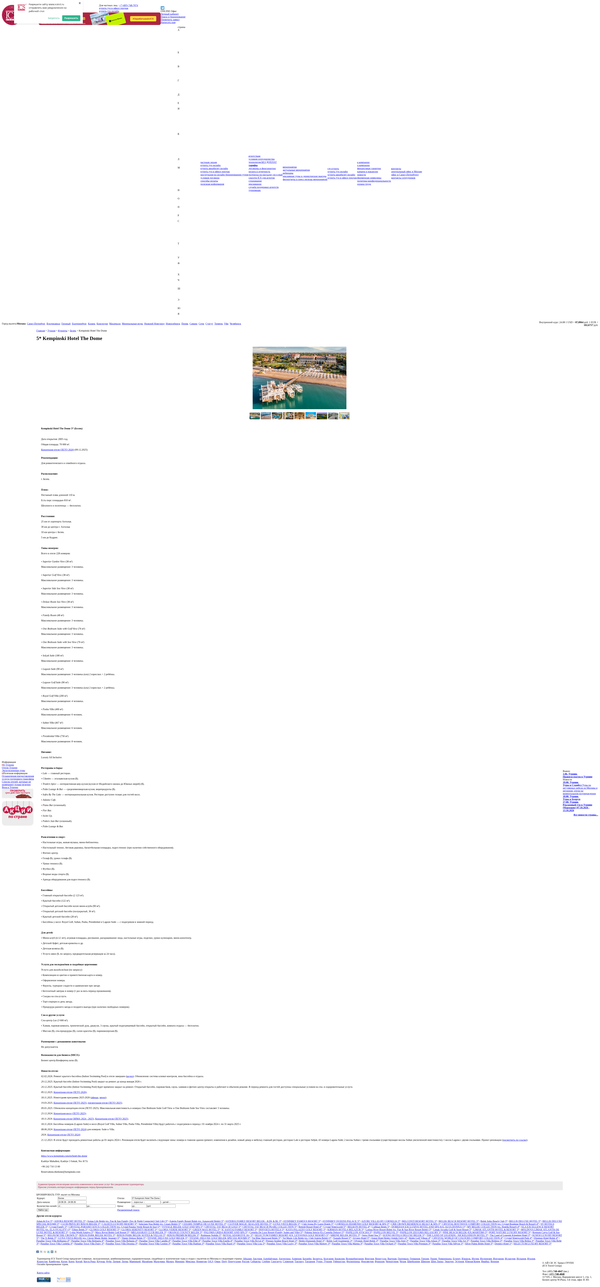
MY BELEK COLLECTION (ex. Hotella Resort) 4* (493, 1226)
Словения (183, 240)
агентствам (254, 156)
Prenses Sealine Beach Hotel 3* (281, 1241)
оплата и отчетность (259, 171)
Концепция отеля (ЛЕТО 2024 (70, 1129)
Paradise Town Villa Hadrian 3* (188, 1243)
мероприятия (290, 167)
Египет (181, 105)
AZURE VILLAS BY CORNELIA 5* (380, 1221)
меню (102, 1097)
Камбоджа (183, 139)
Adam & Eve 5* (44, 1221)
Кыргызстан (184, 156)
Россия (181, 218)
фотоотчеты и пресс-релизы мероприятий (305, 179)
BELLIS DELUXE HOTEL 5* (525, 1221)
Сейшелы (183, 232)
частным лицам (208, 162)
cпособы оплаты (209, 181)
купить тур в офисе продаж (113, 8)
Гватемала (183, 83)
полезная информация (212, 184)
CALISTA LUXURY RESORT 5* (119, 1224)
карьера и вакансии (367, 171)
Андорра (182, 44)
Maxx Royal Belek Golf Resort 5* (112, 1232)
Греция (181, 89)
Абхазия (182, 32)
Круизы (101, 1261)
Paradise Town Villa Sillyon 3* (447, 1243)
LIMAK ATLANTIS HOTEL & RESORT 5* (496, 1229)
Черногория (184, 283)
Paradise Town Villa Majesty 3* (314, 1243)
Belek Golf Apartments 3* (339, 1241)
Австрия (182, 35)
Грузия (181, 91)
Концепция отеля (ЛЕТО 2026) (57, 449)
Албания (182, 41)
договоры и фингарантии (262, 168)
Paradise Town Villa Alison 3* (425, 1241)
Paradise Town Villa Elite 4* (186, 1241)
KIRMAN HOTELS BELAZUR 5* (346, 1229)
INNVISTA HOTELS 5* (271, 1229)
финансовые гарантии (369, 168)
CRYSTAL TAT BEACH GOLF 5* (223, 1226)
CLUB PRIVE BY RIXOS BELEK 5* (80, 1224)
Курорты (62, 330)
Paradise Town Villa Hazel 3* (220, 1243)
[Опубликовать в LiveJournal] (41, 1251)
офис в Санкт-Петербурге (405, 174)
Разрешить (71, 18)
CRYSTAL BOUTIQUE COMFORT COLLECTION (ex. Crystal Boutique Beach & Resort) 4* (490, 1224)
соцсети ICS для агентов (262, 177)
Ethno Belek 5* (80, 1229)
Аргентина (183, 46)
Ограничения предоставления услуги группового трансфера (18, 777)
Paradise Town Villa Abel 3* (394, 1241)
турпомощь (255, 190)
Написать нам (168, 22)
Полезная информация (15, 773)
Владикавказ (53, 323)
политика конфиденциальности (374, 181)
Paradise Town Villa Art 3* (455, 1241)
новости (361, 174)
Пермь (184, 323)
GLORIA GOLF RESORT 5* (104, 1229)
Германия (183, 86)
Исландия (183, 125)
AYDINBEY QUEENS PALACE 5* (341, 1221)
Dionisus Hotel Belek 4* (546, 1238)
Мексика (182, 184)
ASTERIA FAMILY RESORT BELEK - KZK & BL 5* (253, 1221)
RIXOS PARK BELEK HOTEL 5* (97, 1235)
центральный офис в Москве (406, 171)
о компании (363, 162)
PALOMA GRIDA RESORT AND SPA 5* (226, 1232)
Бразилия (183, 63)
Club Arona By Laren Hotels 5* (318, 1224)
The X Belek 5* (49, 1238)
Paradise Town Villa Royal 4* (249, 1241)
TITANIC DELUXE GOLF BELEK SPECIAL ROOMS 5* (219, 1238)
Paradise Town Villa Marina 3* (347, 1243)
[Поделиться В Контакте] (52, 1251)
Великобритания (186, 69)
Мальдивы (183, 176)
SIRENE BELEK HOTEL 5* (345, 1235)
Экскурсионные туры (13, 770)
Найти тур (43, 1210)
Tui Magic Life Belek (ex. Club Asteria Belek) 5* (306, 1238)
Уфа (226, 323)
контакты (396, 168)
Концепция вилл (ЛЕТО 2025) (70, 1113)
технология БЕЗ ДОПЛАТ (263, 162)
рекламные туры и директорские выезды (304, 176)
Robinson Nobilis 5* (211, 1235)
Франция (182, 271)
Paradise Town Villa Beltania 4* (122, 1241)
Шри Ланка (437, 1261)
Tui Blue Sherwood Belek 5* (266, 1238)
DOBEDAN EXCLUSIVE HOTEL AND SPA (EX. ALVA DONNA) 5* (428, 1226)
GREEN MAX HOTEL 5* (206, 1229)
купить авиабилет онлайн (214, 168)
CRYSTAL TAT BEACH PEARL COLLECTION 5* (270, 1226)
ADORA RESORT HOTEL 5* (70, 1221)
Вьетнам (182, 77)
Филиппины (184, 266)
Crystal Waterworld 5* (335, 1226)
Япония (182, 319)
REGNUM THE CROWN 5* (63, 1235)
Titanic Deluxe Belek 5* (134, 1238)
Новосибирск (173, 323)
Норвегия (183, 195)
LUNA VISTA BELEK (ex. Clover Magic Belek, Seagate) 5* (89, 1238)
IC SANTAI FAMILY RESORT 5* (239, 1229)
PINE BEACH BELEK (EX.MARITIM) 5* (465, 1232)
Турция (181, 254)
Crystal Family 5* (58, 1226)
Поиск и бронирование (173, 16)
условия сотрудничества (262, 159)
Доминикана (184, 100)
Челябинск (235, 323)
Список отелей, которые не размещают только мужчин (16, 783)
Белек (73, 330)
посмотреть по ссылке (515, 1140)
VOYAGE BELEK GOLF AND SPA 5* (182, 1226)
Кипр (180, 145)
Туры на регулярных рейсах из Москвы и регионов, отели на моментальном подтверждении (580, 788)
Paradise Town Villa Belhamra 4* (53, 1241)
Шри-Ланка (184, 297)
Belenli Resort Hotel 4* (310, 1226)
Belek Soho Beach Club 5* (494, 1221)
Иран (180, 122)
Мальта (181, 179)
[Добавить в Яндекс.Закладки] (55, 1251)
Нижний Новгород (154, 323)
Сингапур (183, 238)
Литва (181, 165)
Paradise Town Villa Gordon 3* (155, 1243)
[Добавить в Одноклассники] (45, 1251)
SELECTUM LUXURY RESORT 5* (533, 1243)
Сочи (201, 323)
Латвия (181, 162)
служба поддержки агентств (264, 187)
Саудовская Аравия (188, 224)
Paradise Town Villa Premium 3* (414, 1243)
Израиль (182, 111)
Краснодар (102, 323)
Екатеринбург (79, 323)
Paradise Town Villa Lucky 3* (282, 1243)
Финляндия (184, 269)
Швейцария (184, 291)
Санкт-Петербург (36, 323)
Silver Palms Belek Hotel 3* (479, 1243)
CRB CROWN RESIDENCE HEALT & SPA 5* (416, 1224)
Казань (91, 323)
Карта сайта (43, 1272)
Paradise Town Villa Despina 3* (122, 1243)
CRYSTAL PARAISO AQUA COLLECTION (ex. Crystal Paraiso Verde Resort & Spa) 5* (114, 1226)
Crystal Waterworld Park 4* (518, 1238)
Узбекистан (184, 260)
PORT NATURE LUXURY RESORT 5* (510, 1232)
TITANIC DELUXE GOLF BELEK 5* (167, 1238)
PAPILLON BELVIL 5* (386, 1232)
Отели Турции (9, 767)
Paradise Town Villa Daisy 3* (89, 1243)
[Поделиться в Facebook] (37, 1251)
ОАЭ (180, 201)
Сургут (209, 323)
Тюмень (218, 323)
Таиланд (182, 246)
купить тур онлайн (109, 11)
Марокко (182, 181)
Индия (181, 114)
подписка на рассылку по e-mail (265, 174)
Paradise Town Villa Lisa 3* (251, 1243)
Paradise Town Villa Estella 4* (217, 1241)
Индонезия (183, 117)
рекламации (255, 184)
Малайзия (183, 173)
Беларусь (182, 58)
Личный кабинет (170, 14)
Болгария (183, 61)
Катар (181, 142)
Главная (40, 330)
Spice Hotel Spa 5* (371, 1235)
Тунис (181, 252)
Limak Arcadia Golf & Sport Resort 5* (452, 1229)
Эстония (182, 305)
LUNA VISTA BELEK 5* (286, 1224)
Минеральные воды (132, 323)
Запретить (54, 18)
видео (130, 1076)
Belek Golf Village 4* (420, 1238)
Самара (193, 323)
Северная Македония (189, 229)
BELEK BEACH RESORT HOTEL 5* (459, 1221)
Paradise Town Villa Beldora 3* (486, 1241)
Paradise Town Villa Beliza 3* (519, 1241)
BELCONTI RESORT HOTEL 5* (419, 1221)
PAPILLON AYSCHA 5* (359, 1232)
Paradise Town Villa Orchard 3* (380, 1243)
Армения (182, 49)
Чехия (181, 285)
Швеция (182, 294)
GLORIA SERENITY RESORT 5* (139, 1229)
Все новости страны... (586, 814)
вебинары (288, 173)
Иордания (183, 120)
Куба (180, 153)
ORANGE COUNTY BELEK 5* (185, 1232)
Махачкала (115, 323)
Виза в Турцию (10, 787)
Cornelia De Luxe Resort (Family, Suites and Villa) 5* (276, 1232)
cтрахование (255, 181)
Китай (181, 148)
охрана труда (364, 184)
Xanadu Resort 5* (342, 1238)
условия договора (209, 177)
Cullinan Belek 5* (381, 1226)
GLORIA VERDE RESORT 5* (175, 1229)
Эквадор (182, 302)
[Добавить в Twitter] (48, 1251)
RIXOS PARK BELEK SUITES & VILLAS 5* (141, 1235)
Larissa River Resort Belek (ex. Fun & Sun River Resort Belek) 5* (399, 1229)
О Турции (8, 765)
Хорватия (183, 277)
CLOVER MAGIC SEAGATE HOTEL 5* (250, 1224)
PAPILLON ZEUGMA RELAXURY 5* (420, 1232)
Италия (181, 131)
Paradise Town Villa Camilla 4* (155, 1241)
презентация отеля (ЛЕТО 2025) (105, 1102)
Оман (181, 204)
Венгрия (182, 72)
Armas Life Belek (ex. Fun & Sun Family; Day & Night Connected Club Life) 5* (127, 1221)
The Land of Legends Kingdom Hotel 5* (510, 1235)
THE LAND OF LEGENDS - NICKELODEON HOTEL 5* (457, 1235)
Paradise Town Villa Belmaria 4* (87, 1241)
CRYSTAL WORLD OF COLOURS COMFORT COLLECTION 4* (467, 1238)
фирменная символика (369, 177)
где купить (333, 168)
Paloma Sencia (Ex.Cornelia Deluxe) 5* (324, 1232)
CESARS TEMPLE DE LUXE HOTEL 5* (204, 1224)
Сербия (181, 235)
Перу (180, 209)
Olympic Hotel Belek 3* (366, 1241)
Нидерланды (184, 193)
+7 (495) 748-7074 (128, 5)
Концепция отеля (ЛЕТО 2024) (63, 1134)
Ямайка (182, 316)
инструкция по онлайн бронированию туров (224, 174)
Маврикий (183, 170)
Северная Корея (186, 226)
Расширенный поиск (128, 1210)
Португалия (184, 212)
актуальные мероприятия (296, 170)
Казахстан (183, 136)
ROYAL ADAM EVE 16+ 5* (238, 1235)
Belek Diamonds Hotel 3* (312, 1241)
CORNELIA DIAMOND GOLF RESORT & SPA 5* (362, 1224)
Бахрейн (182, 55)
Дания (181, 97)
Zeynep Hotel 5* (361, 1238)
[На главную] (12, 24)
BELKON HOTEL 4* (359, 1226)
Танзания (183, 249)
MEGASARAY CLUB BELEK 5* (149, 1232)
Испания (182, 128)
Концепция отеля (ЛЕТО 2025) (70, 1102)
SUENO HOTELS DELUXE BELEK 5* (404, 1235)
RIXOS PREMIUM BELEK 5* (183, 1235)
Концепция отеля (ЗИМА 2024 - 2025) (73, 1118)
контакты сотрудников (403, 177)
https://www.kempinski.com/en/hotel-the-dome (64, 1156)
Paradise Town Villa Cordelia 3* (57, 1243)
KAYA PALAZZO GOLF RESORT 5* (306, 1229)
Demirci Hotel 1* (503, 1243)
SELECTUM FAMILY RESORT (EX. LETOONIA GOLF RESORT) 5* (292, 1235)
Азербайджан (185, 38)
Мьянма (182, 187)
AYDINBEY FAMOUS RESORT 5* (302, 1221)
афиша (94, 1097)
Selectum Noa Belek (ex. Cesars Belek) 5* (160, 1224)
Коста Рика (184, 150)
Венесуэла (183, 75)
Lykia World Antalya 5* (82, 1232)
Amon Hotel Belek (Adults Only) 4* (389, 1238)
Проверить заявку (170, 19)
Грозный (66, 323)
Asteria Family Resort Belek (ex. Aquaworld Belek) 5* (196, 1221)
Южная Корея (185, 311)
